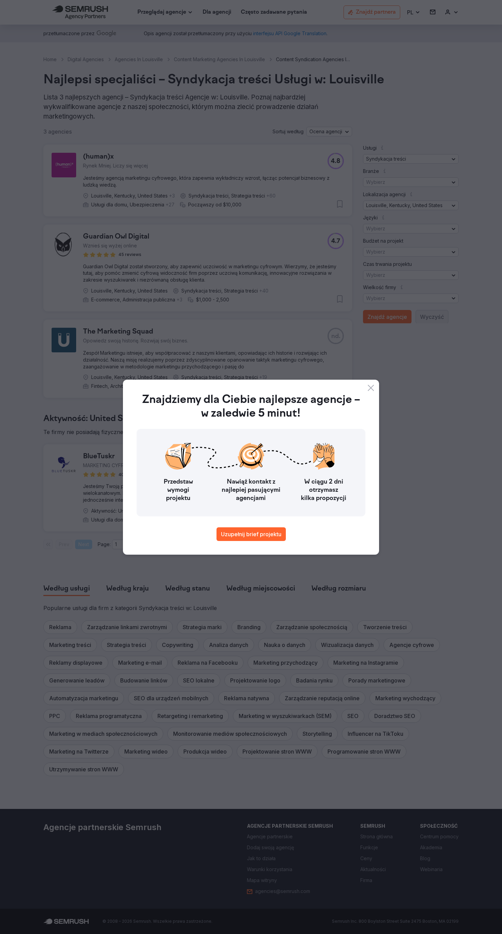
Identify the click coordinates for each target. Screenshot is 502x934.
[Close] (371, 388)
